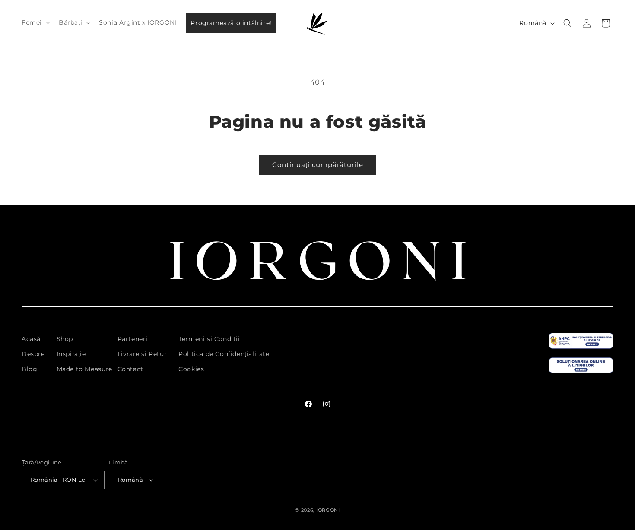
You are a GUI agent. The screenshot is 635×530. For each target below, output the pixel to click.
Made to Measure (84, 369)
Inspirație (71, 354)
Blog (29, 369)
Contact (130, 369)
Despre (33, 354)
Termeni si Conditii (209, 339)
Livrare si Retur (142, 354)
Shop (65, 339)
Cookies (191, 369)
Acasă (31, 339)
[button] (35, 22)
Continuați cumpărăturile (317, 165)
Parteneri (132, 339)
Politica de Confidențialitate (223, 354)
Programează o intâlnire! (230, 23)
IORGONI (328, 510)
